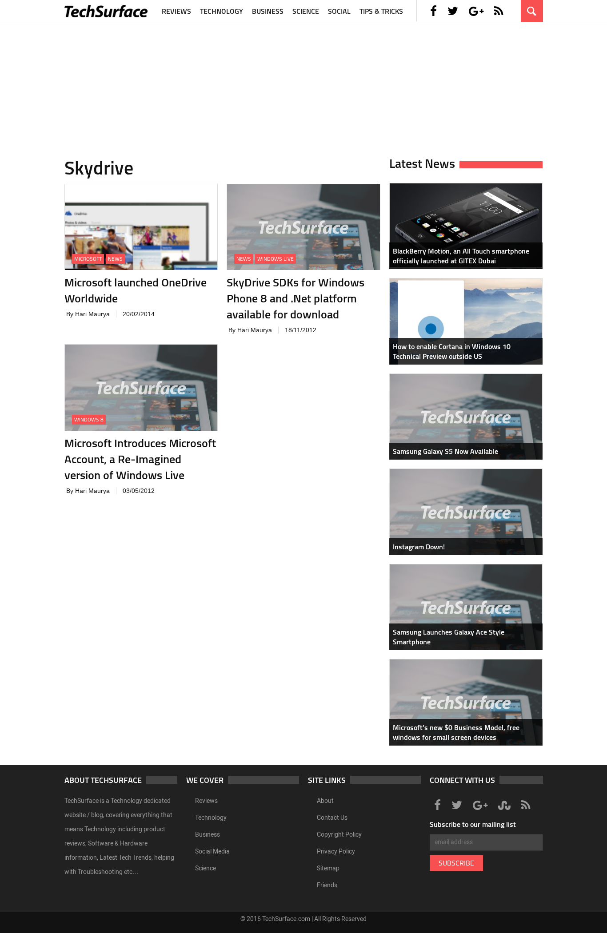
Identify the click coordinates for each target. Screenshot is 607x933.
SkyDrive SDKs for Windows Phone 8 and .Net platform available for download (295, 298)
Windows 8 (89, 419)
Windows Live (275, 258)
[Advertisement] (303, 84)
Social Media (212, 851)
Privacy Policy (336, 851)
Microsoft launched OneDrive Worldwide (135, 290)
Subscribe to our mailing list (473, 824)
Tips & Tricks (381, 11)
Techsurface (106, 11)
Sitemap (328, 868)
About (325, 801)
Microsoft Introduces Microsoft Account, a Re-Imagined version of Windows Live (140, 459)
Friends (327, 885)
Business (268, 11)
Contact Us (332, 818)
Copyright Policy (339, 834)
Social (339, 11)
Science (305, 11)
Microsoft (88, 258)
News (115, 258)
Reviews (176, 11)
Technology (221, 11)
